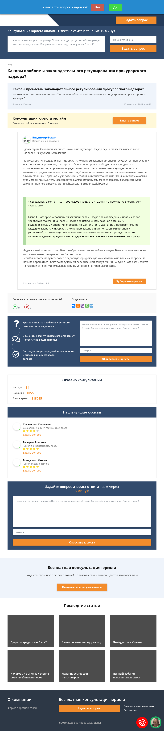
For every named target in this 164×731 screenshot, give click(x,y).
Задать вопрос (136, 20)
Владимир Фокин (44, 137)
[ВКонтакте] (73, 306)
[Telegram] (91, 306)
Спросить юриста (131, 281)
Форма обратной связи (22, 708)
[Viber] (82, 306)
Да (115, 7)
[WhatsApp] (87, 306)
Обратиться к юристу (115, 358)
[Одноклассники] (78, 306)
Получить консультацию (82, 587)
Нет (98, 7)
